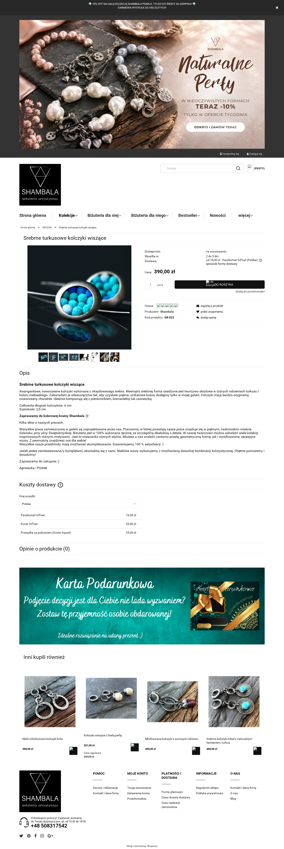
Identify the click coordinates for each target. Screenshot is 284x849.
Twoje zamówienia (139, 787)
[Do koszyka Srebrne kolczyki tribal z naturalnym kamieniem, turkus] (257, 751)
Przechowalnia (136, 798)
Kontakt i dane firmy (106, 793)
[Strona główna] (40, 185)
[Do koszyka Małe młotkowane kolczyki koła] (73, 751)
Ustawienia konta (138, 793)
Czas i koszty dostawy (176, 797)
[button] (208, 305)
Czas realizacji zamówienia (171, 805)
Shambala (167, 311)
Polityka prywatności (209, 793)
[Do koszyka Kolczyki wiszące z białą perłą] (135, 747)
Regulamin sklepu (207, 787)
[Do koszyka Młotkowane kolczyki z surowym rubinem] (196, 751)
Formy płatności (172, 792)
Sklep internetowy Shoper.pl (142, 846)
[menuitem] (35, 215)
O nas (234, 793)
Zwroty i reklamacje (105, 787)
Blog (233, 798)
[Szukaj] (238, 168)
